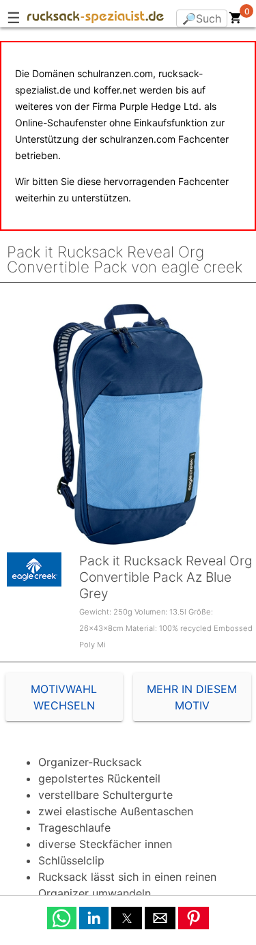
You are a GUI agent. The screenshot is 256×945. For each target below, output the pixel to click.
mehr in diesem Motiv (192, 697)
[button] (61, 918)
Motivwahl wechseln (64, 697)
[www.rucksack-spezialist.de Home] (95, 19)
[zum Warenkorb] (235, 20)
